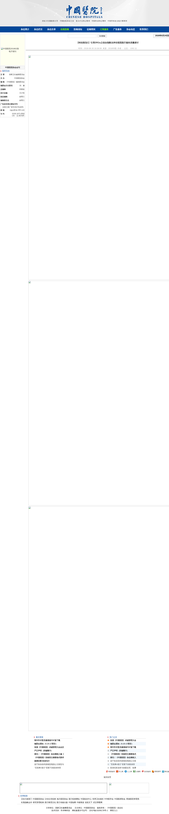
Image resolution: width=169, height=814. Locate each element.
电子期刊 (12, 51)
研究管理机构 (38, 802)
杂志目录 (51, 29)
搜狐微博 (157, 771)
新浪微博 (147, 772)
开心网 (121, 772)
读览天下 (88, 802)
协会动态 (130, 29)
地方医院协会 (62, 799)
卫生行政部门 (26, 799)
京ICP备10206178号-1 (98, 810)
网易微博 (111, 772)
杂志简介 (25, 29)
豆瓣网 (138, 772)
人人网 (129, 772)
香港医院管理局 (132, 799)
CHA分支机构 (50, 799)
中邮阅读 (80, 802)
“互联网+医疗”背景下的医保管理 (47, 768)
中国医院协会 (38, 799)
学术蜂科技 (65, 810)
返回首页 (107, 777)
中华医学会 (109, 799)
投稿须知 (78, 29)
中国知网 (72, 802)
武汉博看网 (97, 802)
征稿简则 (91, 29)
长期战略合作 (26, 802)
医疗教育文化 (50, 802)
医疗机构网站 (74, 799)
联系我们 (144, 29)
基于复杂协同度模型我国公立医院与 (49, 764)
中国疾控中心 (86, 799)
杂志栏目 (38, 29)
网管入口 (114, 810)
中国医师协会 (119, 799)
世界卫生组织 (98, 799)
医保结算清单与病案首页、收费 (123, 768)
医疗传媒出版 (62, 802)
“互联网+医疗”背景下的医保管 (122, 764)
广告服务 (117, 29)
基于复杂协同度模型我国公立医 (123, 761)
